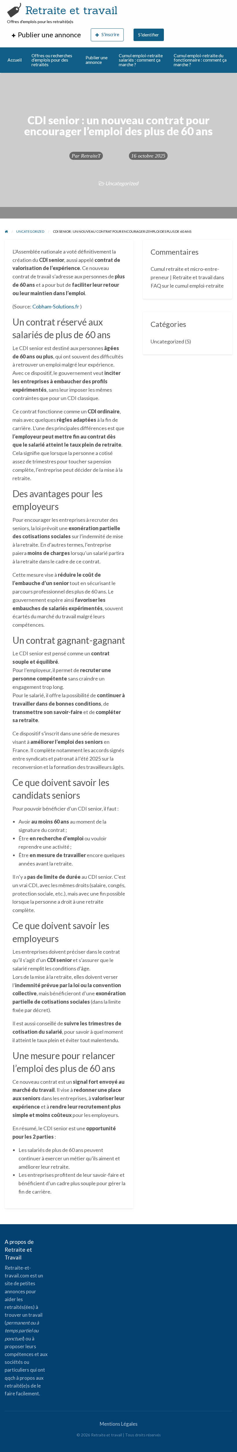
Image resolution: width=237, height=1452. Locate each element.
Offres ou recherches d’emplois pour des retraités (52, 60)
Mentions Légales (119, 1424)
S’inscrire (110, 34)
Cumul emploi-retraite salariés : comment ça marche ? (141, 60)
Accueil (15, 59)
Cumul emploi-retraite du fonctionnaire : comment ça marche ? (200, 60)
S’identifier (148, 34)
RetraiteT (91, 156)
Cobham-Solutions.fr (55, 306)
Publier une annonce (97, 60)
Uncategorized (121, 183)
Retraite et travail (71, 10)
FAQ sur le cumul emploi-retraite (187, 285)
